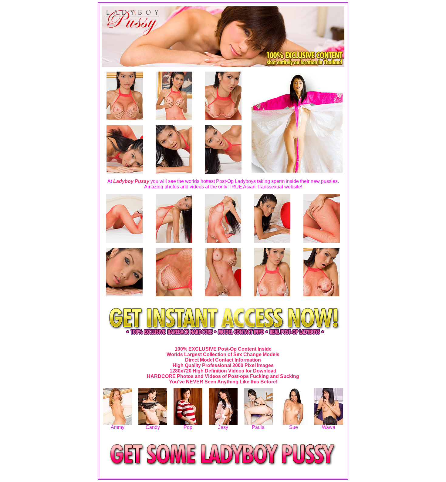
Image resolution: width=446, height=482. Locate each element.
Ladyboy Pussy (131, 181)
